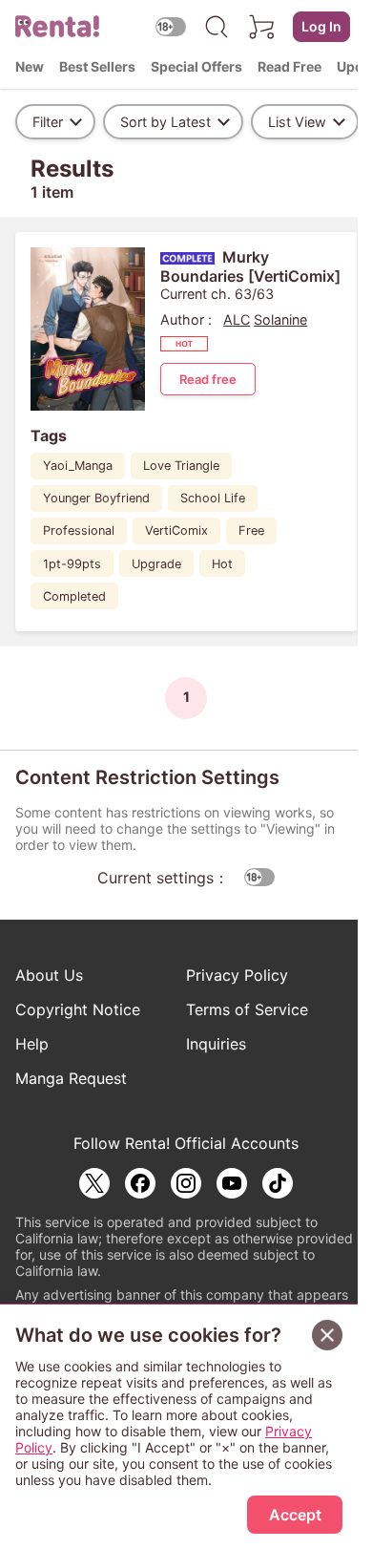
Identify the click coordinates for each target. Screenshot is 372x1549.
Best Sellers (97, 66)
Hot (222, 564)
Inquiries (216, 1043)
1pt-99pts (72, 564)
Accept (295, 1514)
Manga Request (71, 1078)
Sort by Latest (165, 122)
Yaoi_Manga (78, 465)
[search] (216, 26)
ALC (236, 319)
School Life (212, 498)
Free (251, 530)
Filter (47, 122)
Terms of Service (247, 1009)
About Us (49, 975)
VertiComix (176, 530)
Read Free (289, 66)
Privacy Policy (237, 975)
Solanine (280, 319)
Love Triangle (181, 465)
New (29, 66)
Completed (74, 596)
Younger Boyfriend (96, 498)
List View (297, 122)
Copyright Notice (77, 1009)
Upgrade (156, 564)
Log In (321, 26)
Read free (208, 379)
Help (32, 1043)
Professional (78, 530)
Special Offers (196, 66)
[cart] (262, 26)
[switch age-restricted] (170, 26)
